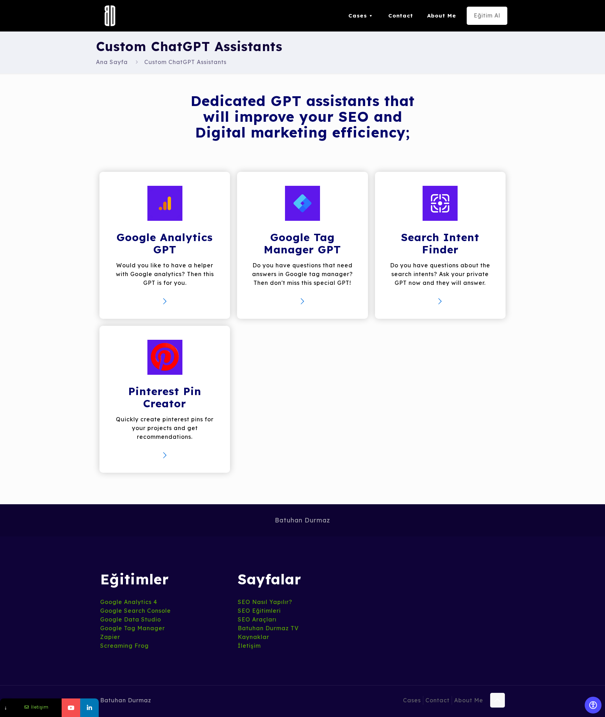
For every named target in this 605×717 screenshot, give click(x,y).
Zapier (110, 636)
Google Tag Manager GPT (302, 243)
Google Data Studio (130, 619)
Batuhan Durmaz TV (268, 628)
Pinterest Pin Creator (164, 397)
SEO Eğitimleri (259, 610)
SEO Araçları (257, 619)
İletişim (249, 645)
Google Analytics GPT (165, 243)
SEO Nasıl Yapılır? (265, 601)
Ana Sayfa (112, 61)
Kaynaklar (253, 636)
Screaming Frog (124, 645)
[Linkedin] (89, 707)
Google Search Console (135, 610)
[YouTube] (71, 707)
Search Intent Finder (440, 243)
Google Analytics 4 (128, 601)
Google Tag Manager (132, 628)
